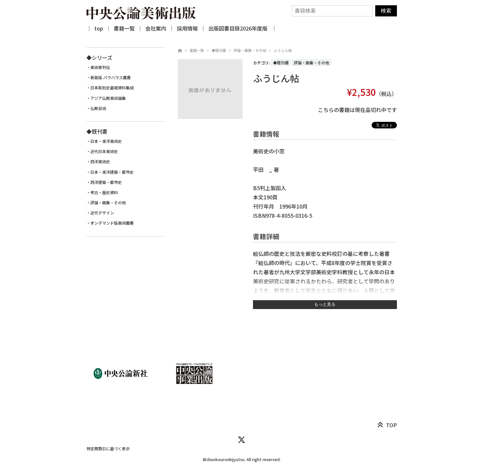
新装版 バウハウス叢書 (110, 77)
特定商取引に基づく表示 (108, 448)
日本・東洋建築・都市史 (112, 172)
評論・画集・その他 (250, 50)
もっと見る (324, 304)
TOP (391, 425)
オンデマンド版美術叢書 (112, 223)
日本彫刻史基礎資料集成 (112, 87)
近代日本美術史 (104, 151)
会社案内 (155, 28)
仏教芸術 (98, 108)
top (98, 28)
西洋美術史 (100, 161)
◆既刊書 (219, 50)
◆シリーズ (99, 57)
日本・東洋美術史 (106, 141)
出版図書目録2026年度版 (238, 28)
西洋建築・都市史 (106, 182)
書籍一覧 (124, 28)
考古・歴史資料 (104, 192)
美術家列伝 (100, 67)
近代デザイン (102, 212)
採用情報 (187, 28)
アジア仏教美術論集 (108, 98)
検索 (386, 10)
